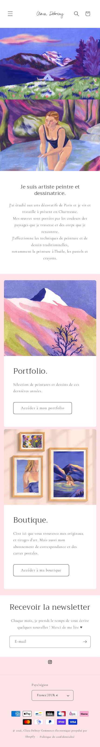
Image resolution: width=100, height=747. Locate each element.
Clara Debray (31, 730)
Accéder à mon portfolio (42, 408)
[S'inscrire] (84, 642)
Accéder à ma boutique (41, 570)
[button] (10, 13)
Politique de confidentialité (57, 736)
